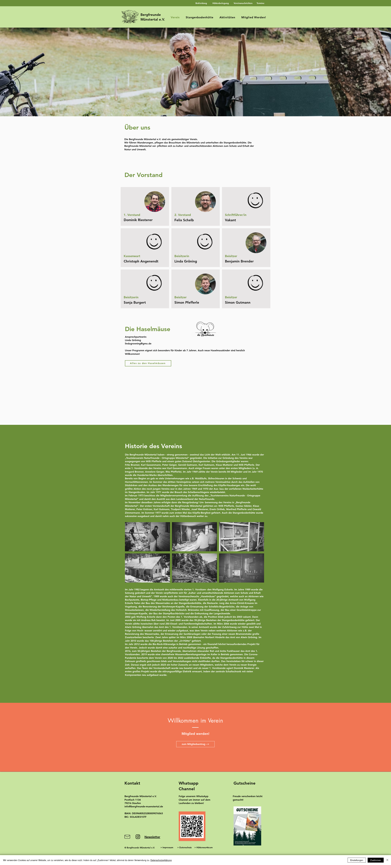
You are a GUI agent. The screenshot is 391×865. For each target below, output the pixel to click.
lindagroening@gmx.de (138, 343)
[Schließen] (387, 860)
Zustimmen (375, 860)
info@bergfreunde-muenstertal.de (143, 806)
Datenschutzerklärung (161, 860)
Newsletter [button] (152, 837)
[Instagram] (138, 837)
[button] (195, 72)
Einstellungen (356, 860)
